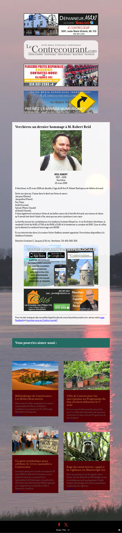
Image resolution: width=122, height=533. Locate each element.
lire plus (18, 414)
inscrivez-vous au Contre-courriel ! (42, 320)
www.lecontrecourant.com (75, 317)
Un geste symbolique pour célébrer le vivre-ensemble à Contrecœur (33, 464)
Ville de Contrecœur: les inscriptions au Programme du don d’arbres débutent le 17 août (86, 400)
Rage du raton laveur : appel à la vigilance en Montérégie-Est (86, 468)
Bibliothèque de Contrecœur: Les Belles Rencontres (33, 397)
